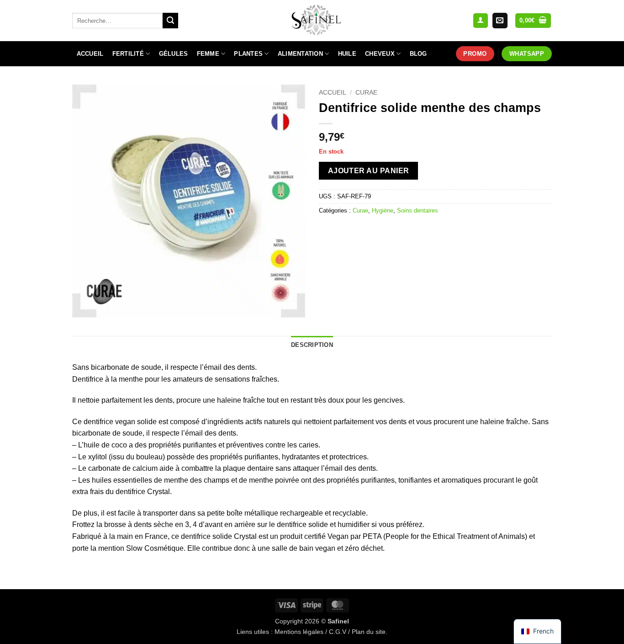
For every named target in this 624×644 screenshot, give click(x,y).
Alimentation (300, 53)
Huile (347, 53)
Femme (208, 53)
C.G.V (337, 631)
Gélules (173, 53)
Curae (366, 92)
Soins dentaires (417, 210)
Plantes (248, 53)
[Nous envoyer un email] (500, 20)
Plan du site (369, 631)
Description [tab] (312, 344)
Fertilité (128, 53)
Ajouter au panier (368, 171)
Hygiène (382, 210)
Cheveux (380, 53)
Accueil (90, 53)
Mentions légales (299, 631)
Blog (418, 53)
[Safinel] (312, 20)
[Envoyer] (170, 20)
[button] (480, 20)
